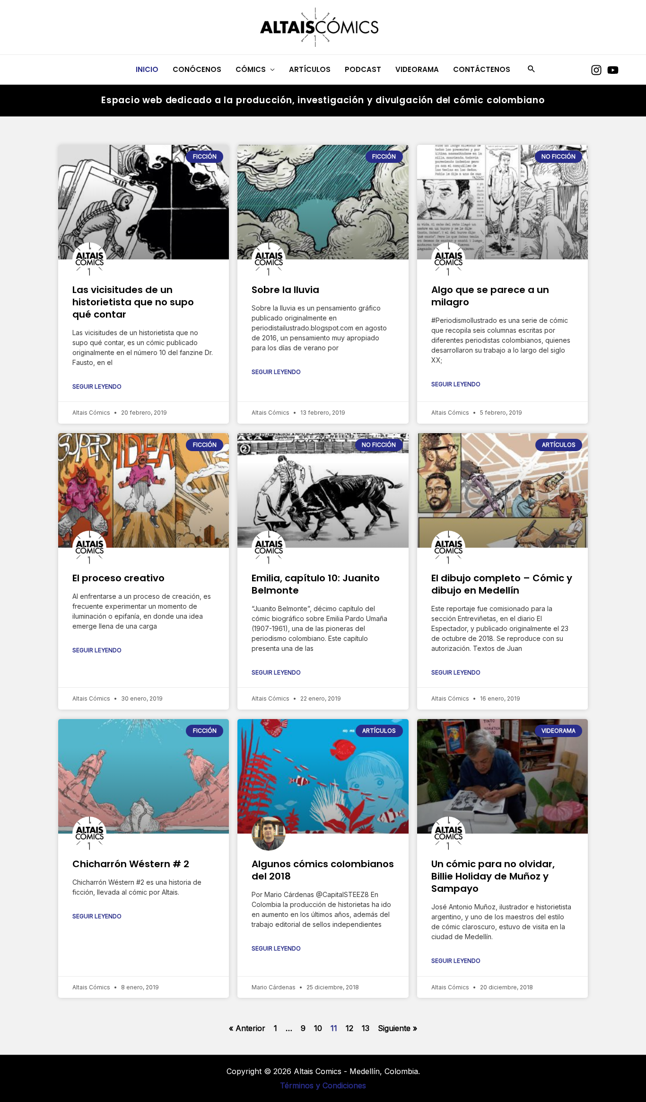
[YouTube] (613, 70)
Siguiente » (397, 1028)
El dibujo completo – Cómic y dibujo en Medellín (501, 584)
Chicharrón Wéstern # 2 (130, 864)
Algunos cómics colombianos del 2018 (323, 870)
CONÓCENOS (197, 69)
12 (349, 1028)
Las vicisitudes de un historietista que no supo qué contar (133, 302)
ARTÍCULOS (310, 69)
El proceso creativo (118, 578)
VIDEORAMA (417, 69)
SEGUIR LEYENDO (97, 386)
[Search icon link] (531, 69)
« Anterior (247, 1028)
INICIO (147, 69)
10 (318, 1028)
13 (365, 1028)
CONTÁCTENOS (481, 69)
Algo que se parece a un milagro (490, 296)
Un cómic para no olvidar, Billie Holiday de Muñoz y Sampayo (493, 876)
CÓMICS (251, 69)
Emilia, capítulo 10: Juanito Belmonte (316, 584)
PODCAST (363, 69)
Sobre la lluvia (285, 289)
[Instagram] (596, 70)
